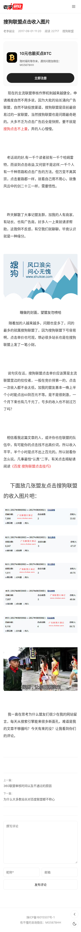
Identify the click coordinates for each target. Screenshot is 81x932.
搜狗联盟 (68, 31)
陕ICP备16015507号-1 (41, 917)
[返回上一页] (74, 914)
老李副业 (9, 31)
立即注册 (41, 78)
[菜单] (74, 6)
